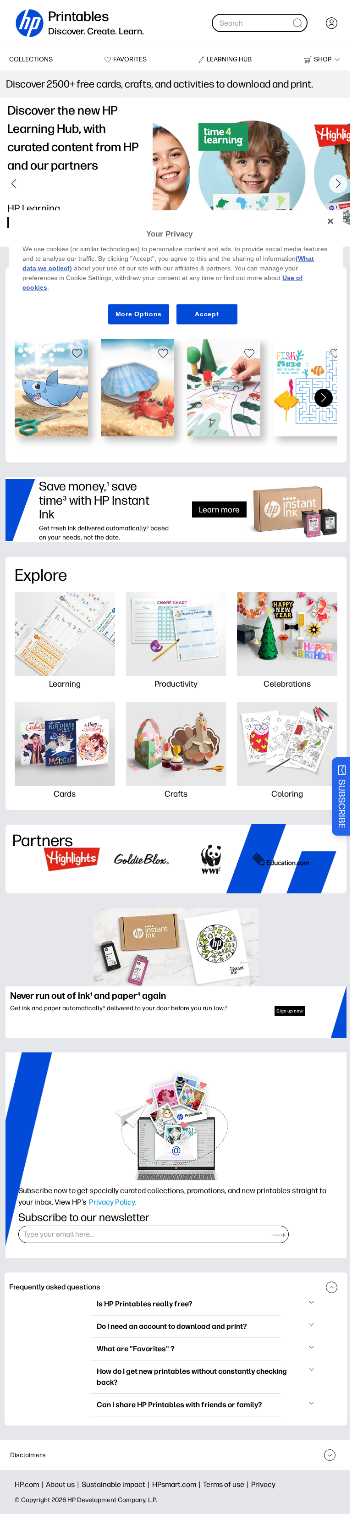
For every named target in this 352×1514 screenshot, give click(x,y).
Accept (203, 314)
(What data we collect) (90, 268)
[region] (172, 274)
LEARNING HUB (229, 59)
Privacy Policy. (112, 1201)
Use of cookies (45, 287)
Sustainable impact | (117, 1484)
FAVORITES (130, 59)
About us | (64, 1484)
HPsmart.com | (177, 1484)
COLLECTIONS (31, 59)
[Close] (324, 221)
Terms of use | (227, 1484)
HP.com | (30, 1484)
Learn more (219, 509)
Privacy (263, 1484)
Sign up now (289, 1011)
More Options (135, 314)
